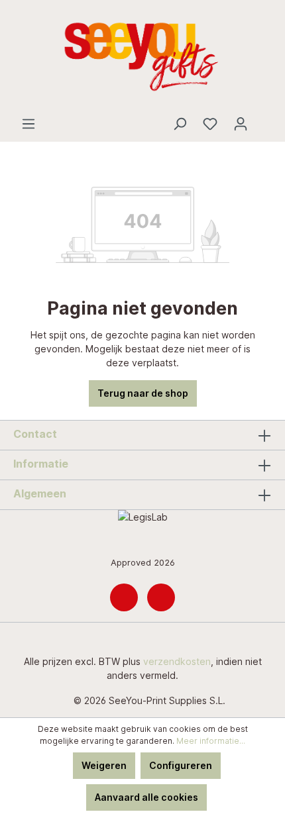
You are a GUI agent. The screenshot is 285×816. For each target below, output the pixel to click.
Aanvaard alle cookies (146, 797)
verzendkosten (177, 661)
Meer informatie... (210, 741)
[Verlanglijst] (210, 123)
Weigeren (104, 765)
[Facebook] (161, 597)
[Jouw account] (240, 123)
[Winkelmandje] (264, 119)
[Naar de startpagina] (142, 58)
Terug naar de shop (142, 393)
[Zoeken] (179, 123)
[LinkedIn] (124, 597)
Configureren (180, 765)
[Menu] (28, 123)
